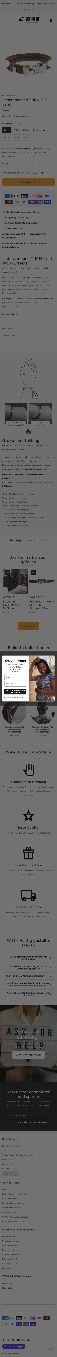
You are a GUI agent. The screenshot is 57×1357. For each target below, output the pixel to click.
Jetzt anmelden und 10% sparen (15, 691)
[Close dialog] (52, 658)
